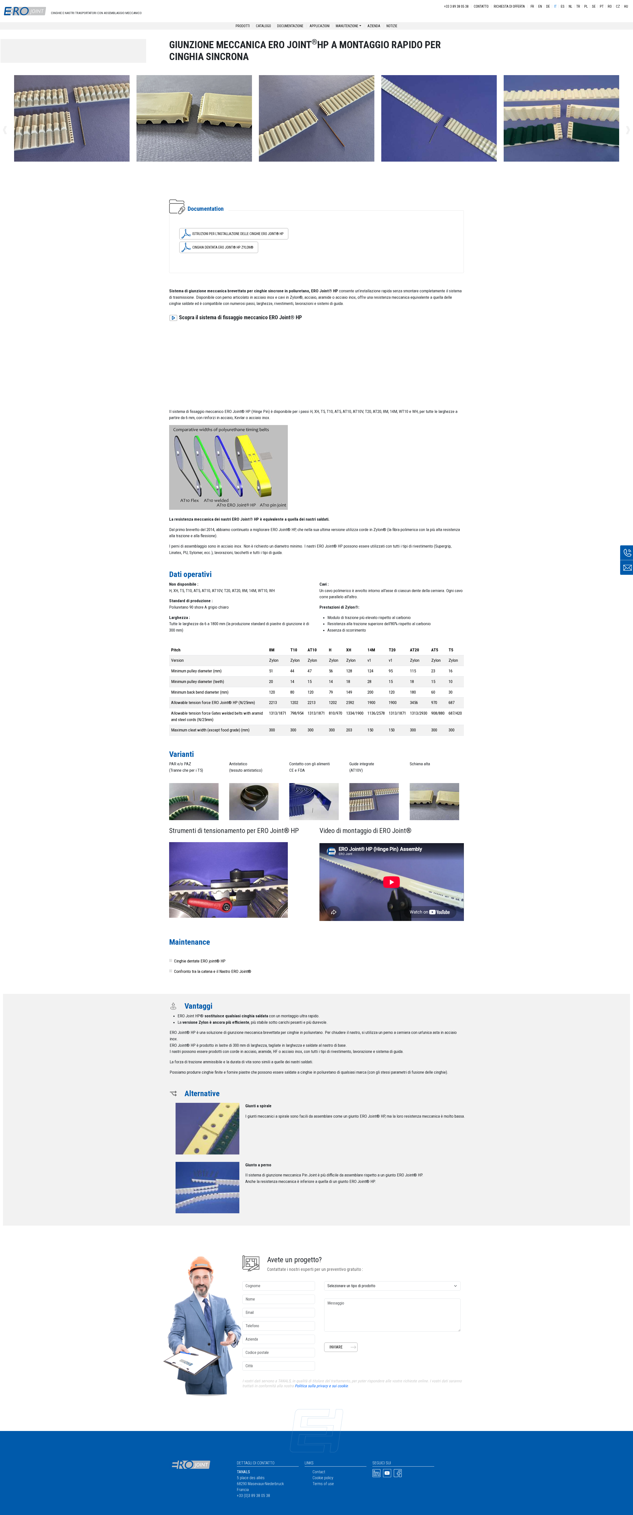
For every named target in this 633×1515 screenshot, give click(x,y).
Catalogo (263, 26)
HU (626, 6)
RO (610, 6)
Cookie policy (323, 1477)
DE (548, 6)
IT (555, 6)
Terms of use (323, 1483)
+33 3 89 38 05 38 (456, 6)
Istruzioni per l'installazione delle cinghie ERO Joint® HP (238, 234)
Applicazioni (320, 26)
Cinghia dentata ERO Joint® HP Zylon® (222, 247)
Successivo (622, 130)
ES (563, 6)
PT (602, 6)
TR (578, 6)
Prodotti (243, 26)
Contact (319, 1472)
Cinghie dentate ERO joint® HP (200, 961)
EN (540, 6)
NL (570, 6)
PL (586, 6)
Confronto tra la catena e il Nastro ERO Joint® (212, 971)
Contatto (481, 6)
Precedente (10, 130)
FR (532, 6)
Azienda (373, 26)
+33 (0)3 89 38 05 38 (253, 1495)
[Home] (25, 11)
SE (594, 6)
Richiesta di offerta (509, 6)
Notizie (391, 26)
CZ (618, 6)
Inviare (335, 1347)
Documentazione (290, 26)
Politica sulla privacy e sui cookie (321, 1386)
